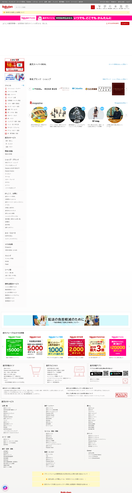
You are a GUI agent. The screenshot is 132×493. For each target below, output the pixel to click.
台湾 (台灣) (91, 453)
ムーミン (7, 185)
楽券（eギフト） (9, 227)
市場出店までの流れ (52, 374)
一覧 (23, 85)
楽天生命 (6, 460)
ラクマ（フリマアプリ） (11, 238)
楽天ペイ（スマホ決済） (10, 443)
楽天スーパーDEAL (10, 196)
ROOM (7, 261)
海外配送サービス (9, 301)
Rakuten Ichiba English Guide (12, 370)
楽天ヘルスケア (92, 413)
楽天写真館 (91, 425)
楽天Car (90, 422)
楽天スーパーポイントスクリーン (97, 439)
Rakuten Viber (50, 447)
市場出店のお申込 (52, 370)
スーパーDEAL (21, 2)
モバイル (4, 2)
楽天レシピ (91, 418)
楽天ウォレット (8, 454)
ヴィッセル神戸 (50, 466)
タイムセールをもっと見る (117, 205)
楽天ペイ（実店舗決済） (53, 382)
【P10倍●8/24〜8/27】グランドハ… (47, 193)
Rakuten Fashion (9, 171)
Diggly (7, 264)
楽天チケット (49, 459)
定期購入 (7, 221)
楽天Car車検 (91, 424)
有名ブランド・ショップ (11, 162)
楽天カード (6, 439)
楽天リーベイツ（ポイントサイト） (14, 202)
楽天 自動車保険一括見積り (11, 461)
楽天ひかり (49, 435)
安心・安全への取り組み (10, 372)
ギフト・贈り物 (9, 272)
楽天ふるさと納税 (9, 213)
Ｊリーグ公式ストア (10, 188)
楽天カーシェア (50, 417)
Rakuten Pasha (92, 441)
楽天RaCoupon (8, 429)
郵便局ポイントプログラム (12, 295)
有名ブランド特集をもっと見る (116, 235)
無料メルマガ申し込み (9, 374)
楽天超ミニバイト (93, 446)
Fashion (29, 2)
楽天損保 (6, 458)
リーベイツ (74, 2)
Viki (47, 456)
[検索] (93, 7)
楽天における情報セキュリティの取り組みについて (79, 388)
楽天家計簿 (91, 429)
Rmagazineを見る (120, 260)
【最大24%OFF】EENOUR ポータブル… (118, 193)
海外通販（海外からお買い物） (13, 219)
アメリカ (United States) (94, 454)
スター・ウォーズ (9, 179)
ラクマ (67, 2)
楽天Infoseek (49, 438)
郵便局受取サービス (10, 289)
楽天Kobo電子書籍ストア (10, 409)
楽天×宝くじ (49, 422)
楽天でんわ (49, 437)
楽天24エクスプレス (10, 210)
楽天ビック (6, 415)
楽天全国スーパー (8, 424)
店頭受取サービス (9, 298)
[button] (105, 7)
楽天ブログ (49, 446)
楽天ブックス (7, 408)
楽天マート (6, 422)
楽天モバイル (49, 433)
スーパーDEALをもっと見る (117, 84)
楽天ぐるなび (91, 420)
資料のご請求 (60, 370)
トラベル (35, 2)
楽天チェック (91, 443)
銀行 (50, 2)
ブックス (55, 2)
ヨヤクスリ (91, 411)
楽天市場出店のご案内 (53, 368)
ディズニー (8, 174)
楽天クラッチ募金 (94, 379)
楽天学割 (7, 224)
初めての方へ (7, 368)
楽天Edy (6, 444)
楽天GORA (49, 418)
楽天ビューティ (92, 417)
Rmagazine (8, 247)
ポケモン (7, 182)
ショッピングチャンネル (11, 216)
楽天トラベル (49, 408)
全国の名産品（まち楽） (11, 250)
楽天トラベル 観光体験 (52, 409)
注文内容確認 (8, 382)
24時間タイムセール (10, 199)
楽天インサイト (92, 444)
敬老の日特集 (8, 154)
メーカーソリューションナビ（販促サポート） (59, 378)
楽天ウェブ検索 (50, 440)
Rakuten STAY (50, 413)
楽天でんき (91, 408)
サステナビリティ (94, 381)
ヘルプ (128, 2)
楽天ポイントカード (93, 435)
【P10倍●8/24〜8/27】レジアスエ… (59, 193)
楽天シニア (91, 415)
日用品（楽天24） (10, 207)
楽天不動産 (91, 427)
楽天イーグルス (50, 464)
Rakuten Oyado (50, 415)
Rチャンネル (49, 454)
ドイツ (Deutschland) (94, 458)
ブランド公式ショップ (11, 165)
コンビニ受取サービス (11, 287)
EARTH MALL (8, 236)
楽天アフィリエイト (51, 442)
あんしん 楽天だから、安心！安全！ (121, 395)
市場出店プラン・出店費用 (54, 372)
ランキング (12, 2)
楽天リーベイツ (8, 425)
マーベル (7, 176)
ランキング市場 (9, 258)
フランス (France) (93, 456)
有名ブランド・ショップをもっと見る (114, 152)
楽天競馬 (48, 424)
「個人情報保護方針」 (28, 393)
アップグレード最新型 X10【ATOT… (71, 193)
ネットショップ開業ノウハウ (54, 376)
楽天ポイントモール (93, 437)
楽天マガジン (49, 457)
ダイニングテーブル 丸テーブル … (94, 193)
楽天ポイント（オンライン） (54, 380)
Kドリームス (49, 425)
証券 (45, 2)
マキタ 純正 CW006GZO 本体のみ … (106, 193)
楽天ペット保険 (8, 467)
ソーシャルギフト (9, 278)
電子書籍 (61, 2)
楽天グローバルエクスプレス (11, 432)
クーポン (7, 205)
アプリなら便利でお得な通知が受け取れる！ (101, 368)
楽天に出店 (121, 2)
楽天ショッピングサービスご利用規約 (14, 378)
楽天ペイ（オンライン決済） (11, 441)
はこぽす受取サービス (11, 292)
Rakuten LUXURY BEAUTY (12, 168)
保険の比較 (6, 465)
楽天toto (48, 420)
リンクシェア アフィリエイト (53, 444)
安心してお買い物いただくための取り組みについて (79, 393)
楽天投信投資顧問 (8, 456)
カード (41, 2)
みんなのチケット (50, 463)
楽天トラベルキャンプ (52, 411)
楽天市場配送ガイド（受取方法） (12, 376)
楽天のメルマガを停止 (18, 382)
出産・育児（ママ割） (11, 275)
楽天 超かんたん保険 (9, 463)
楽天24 (81, 2)
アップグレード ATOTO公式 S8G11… (83, 193)
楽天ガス (90, 409)
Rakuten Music (50, 461)
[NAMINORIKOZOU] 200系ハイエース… (36, 193)
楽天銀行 (6, 451)
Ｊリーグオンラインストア (10, 431)
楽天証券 (6, 453)
